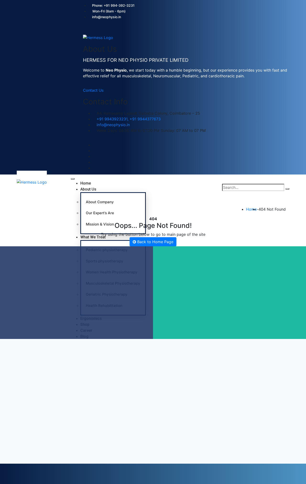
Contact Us (93, 90)
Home (85, 183)
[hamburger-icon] (73, 179)
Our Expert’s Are (100, 213)
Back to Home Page (154, 241)
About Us (88, 189)
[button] (84, 30)
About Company (100, 202)
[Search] (287, 189)
